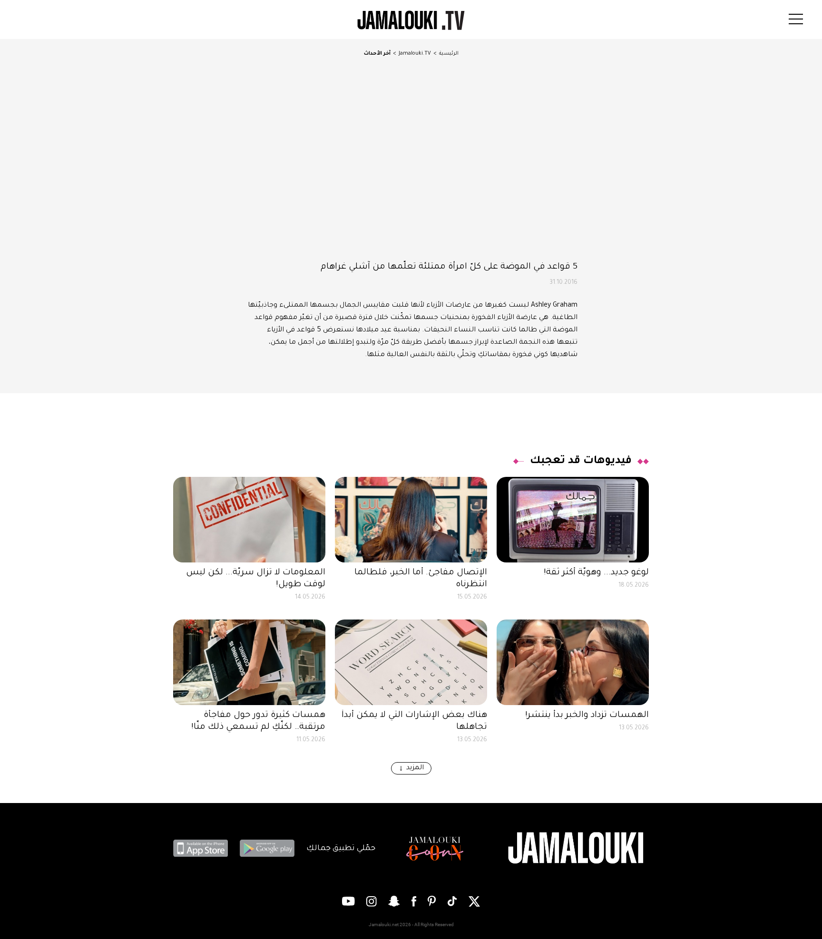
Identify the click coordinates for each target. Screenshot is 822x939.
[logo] (411, 20)
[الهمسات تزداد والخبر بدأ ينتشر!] (573, 662)
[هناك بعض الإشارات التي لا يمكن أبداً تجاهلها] (411, 662)
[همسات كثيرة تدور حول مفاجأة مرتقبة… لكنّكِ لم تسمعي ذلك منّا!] (249, 662)
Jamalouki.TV (415, 54)
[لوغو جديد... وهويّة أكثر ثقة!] (573, 519)
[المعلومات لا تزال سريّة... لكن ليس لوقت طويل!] (249, 519)
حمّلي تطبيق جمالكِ (340, 848)
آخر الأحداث (377, 54)
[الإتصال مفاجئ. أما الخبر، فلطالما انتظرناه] (411, 519)
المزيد (415, 768)
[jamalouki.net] (577, 848)
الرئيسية (449, 54)
